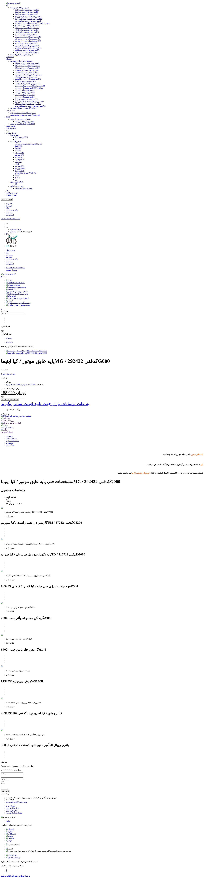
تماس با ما (10, 215)
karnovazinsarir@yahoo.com (16, 802)
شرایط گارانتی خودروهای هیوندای (23, 108)
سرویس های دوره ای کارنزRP (26, 30)
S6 (16, 184)
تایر (7, 191)
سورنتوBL (19, 157)
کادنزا (17, 175)
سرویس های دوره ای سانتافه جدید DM (30, 106)
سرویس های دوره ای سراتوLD (27, 28)
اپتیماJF (18, 150)
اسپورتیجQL (19, 171)
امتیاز (19, 770)
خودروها (9, 206)
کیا (7, 5)
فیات (8, 130)
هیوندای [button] (17, 285)
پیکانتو (17, 177)
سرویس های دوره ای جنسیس (26, 72)
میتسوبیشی (10, 110)
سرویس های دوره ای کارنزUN (27, 32)
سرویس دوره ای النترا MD (25, 81)
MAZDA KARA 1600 (23, 188)
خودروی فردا (11, 128)
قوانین (8, 821)
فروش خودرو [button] (24, 298)
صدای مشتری (11, 195)
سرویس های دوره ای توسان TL (27, 84)
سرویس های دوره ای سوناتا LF (27, 63)
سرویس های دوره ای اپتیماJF (26, 14)
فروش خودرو (11, 133)
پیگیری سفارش (12, 210)
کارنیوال (18, 162)
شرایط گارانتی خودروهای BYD (22, 124)
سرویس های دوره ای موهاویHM (28, 48)
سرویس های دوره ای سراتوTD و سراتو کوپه (32, 23)
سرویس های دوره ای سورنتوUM (28, 41)
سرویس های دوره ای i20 (24, 90)
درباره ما (9, 212)
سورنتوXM (19, 153)
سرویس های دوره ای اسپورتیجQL (28, 21)
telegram (9, 338)
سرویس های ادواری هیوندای (21, 61)
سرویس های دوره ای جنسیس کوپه (28, 75)
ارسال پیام (5, 791)
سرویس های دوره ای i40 (24, 95)
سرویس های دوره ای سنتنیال (26, 70)
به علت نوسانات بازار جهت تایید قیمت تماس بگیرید (45, 403)
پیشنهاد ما (9, 443)
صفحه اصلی (10, 250)
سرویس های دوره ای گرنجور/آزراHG (29, 101)
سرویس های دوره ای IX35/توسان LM (30, 86)
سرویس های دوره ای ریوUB (26, 43)
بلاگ (7, 208)
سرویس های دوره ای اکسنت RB (28, 79)
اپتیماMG (18, 146)
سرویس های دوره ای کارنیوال (26, 52)
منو (2, 276)
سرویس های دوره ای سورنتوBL (27, 39)
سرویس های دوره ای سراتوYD (27, 25)
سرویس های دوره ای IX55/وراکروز (29, 88)
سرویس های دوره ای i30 (24, 92)
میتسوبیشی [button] (21, 287)
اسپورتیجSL (19, 166)
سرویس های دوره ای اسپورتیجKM (28, 19)
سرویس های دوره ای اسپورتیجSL (28, 16)
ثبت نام (13, 231)
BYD (8, 117)
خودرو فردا (14, 135)
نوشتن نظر (6, 374)
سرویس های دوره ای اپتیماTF (26, 12)
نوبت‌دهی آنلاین (11, 193)
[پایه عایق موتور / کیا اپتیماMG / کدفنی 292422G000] (26, 351)
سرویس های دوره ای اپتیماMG (27, 10)
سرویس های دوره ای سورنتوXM (28, 37)
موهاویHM (19, 159)
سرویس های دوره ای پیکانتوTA (27, 50)
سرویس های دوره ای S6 (24, 121)
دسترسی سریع (7, 199)
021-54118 (5, 219)
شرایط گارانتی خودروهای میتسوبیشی (25, 115)
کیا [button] (11, 281)
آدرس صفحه (6, 346)
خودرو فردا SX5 (21, 137)
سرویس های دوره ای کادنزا (25, 34)
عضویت (9, 270)
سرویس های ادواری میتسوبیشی (23, 113)
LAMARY (10, 57)
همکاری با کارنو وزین (14, 813)
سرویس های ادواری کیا (19, 7)
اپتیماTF (18, 148)
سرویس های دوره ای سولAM (27, 46)
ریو (16, 180)
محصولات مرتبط (12, 441)
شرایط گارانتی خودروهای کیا (21, 55)
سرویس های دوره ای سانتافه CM (28, 104)
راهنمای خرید (11, 806)
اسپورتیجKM (20, 168)
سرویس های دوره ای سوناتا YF (27, 66)
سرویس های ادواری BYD (20, 119)
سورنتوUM (19, 155)
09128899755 (14, 219)
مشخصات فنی (11, 438)
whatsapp (9, 342)
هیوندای (9, 59)
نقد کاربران (10, 445)
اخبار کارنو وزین (12, 811)
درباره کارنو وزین (12, 808)
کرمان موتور (11, 126)
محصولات (9, 204)
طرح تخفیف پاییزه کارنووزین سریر (28, 144)
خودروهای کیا (15, 142)
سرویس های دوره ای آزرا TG (26, 99)
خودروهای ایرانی (16, 186)
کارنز (17, 164)
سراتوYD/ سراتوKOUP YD (25, 173)
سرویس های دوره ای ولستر (26, 77)
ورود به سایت (15, 229)
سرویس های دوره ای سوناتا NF (27, 68)
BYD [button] (14, 289)
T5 (16, 139)
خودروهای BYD (16, 182)
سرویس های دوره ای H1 (24, 97)
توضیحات (9, 436)
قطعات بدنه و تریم (28, 384)
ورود (15, 270)
